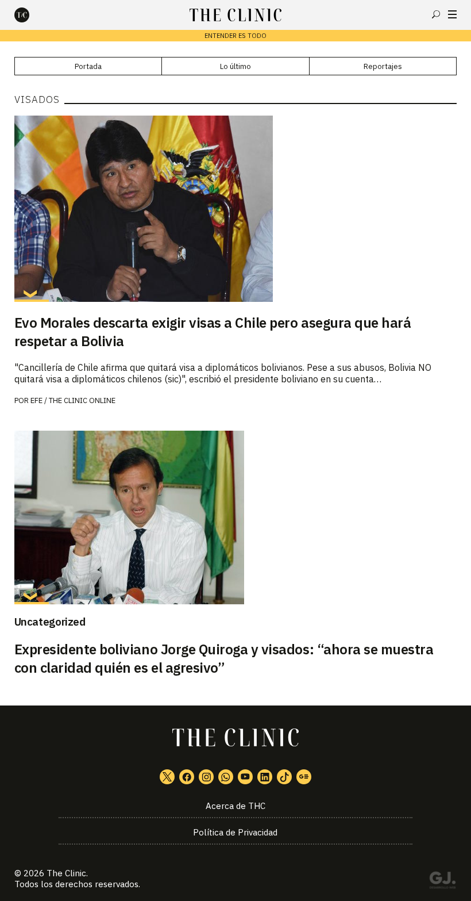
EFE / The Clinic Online (72, 400)
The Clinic (66, 873)
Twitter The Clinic (167, 776)
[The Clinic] (31, 14)
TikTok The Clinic (284, 776)
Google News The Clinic (303, 776)
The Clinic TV (245, 776)
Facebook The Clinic (186, 776)
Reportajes (383, 66)
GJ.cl (442, 882)
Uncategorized (50, 621)
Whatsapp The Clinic (225, 776)
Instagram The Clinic (206, 776)
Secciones (452, 14)
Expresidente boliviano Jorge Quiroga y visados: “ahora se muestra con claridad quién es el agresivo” (224, 658)
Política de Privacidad (235, 832)
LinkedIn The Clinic (264, 776)
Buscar (436, 14)
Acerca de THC (235, 805)
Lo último (235, 66)
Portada (88, 66)
